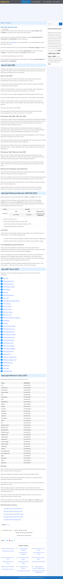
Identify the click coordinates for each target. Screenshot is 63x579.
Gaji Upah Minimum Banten (8, 569)
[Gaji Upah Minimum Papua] (8, 548)
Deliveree (53, 48)
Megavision (52, 60)
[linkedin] (12, 540)
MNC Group (56, 60)
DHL (56, 48)
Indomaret (49, 58)
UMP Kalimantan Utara (8, 337)
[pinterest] (10, 540)
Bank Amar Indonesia (54, 32)
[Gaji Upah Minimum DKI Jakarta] (23, 559)
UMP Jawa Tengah (7, 312)
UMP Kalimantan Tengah (9, 334)
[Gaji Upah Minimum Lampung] (23, 568)
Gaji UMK (16, 530)
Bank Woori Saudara (58, 46)
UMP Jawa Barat (7, 309)
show (8, 524)
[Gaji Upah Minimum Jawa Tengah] (38, 550)
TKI (49, 64)
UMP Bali (5, 323)
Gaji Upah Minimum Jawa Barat (38, 561)
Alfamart (49, 32)
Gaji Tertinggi (55, 50)
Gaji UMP (20, 530)
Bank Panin (59, 43)
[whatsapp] (14, 540)
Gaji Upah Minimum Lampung (23, 570)
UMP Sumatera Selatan (9, 286)
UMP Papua (6, 368)
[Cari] (60, 23)
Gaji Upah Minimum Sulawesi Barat (12, 519)
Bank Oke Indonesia (54, 43)
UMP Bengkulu (6, 289)
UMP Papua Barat (7, 371)
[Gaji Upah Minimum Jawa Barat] (38, 559)
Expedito (58, 48)
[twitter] (7, 540)
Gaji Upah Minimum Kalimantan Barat (13, 508)
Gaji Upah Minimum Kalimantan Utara (13, 511)
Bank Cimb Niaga (56, 35)
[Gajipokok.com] (5, 1)
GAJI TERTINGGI (56, 1)
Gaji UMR (25, 530)
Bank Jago (57, 38)
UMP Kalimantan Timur (9, 329)
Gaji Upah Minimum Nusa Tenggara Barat (24, 532)
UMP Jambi (6, 298)
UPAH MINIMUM (25, 1)
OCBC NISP (60, 60)
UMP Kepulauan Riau (8, 295)
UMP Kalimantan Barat (8, 331)
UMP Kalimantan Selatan (9, 326)
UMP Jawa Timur (7, 315)
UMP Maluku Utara (7, 362)
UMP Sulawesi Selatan (8, 340)
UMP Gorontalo (7, 354)
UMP (10, 530)
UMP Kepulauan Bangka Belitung (11, 300)
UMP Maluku (6, 365)
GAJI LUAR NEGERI (47, 1)
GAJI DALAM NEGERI (35, 1)
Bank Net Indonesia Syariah (52, 41)
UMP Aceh (5, 278)
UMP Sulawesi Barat (8, 351)
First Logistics (50, 50)
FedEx (61, 48)
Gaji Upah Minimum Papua (8, 551)
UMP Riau (5, 292)
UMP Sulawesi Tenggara (9, 348)
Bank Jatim (52, 40)
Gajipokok (3, 22)
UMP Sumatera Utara (8, 281)
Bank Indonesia (53, 38)
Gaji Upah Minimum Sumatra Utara (24, 535)
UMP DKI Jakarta (7, 306)
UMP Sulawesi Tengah (8, 345)
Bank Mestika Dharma (57, 40)
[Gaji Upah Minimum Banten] (8, 566)
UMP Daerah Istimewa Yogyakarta (11, 317)
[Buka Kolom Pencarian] (62, 1)
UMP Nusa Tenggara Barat (9, 357)
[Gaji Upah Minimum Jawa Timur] (8, 559)
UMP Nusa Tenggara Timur (10, 359)
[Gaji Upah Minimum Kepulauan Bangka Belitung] (38, 568)
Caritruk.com (50, 48)
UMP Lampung (6, 303)
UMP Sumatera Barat (8, 284)
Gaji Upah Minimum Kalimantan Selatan (13, 517)
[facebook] (5, 540)
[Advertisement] (31, 12)
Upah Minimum (8, 22)
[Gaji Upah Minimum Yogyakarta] (23, 550)
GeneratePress (41, 577)
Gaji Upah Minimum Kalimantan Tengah (13, 514)
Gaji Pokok (13, 42)
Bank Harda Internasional (55, 37)
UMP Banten (6, 320)
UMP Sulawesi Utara (8, 343)
